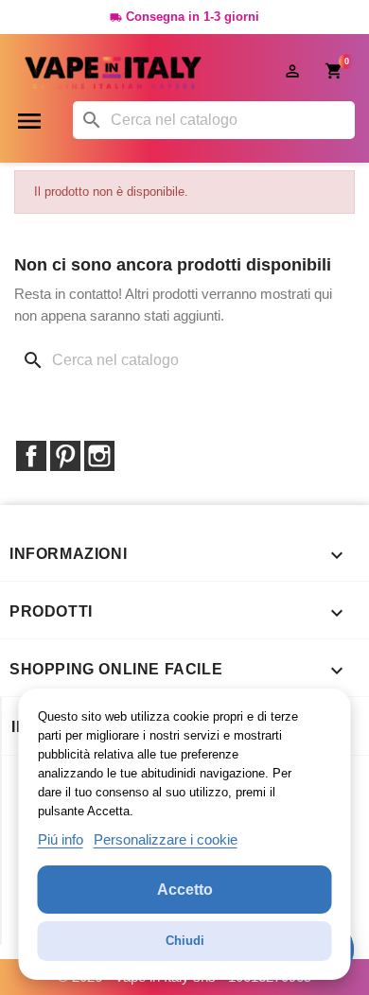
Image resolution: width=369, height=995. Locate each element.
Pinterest (65, 456)
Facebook (31, 456)
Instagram (99, 456)
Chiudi (185, 941)
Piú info (60, 839)
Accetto (185, 890)
